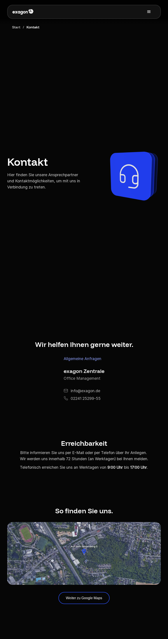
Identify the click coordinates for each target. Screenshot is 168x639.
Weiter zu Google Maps (84, 598)
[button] (149, 11)
